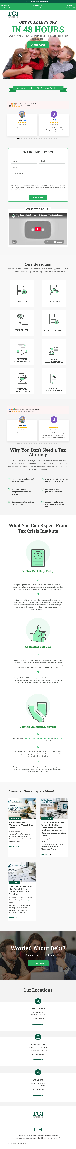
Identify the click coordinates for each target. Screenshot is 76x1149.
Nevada (51, 727)
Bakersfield (27, 738)
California (37, 727)
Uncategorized (15, 831)
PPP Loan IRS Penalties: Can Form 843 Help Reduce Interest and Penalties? (20, 890)
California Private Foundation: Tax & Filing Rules (21, 825)
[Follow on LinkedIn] (40, 1129)
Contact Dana (38, 963)
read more (13, 846)
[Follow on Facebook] (36, 1129)
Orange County (46, 738)
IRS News (22, 897)
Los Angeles (36, 738)
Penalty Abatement (21, 900)
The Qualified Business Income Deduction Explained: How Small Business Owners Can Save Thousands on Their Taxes (53, 829)
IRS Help (13, 897)
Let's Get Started (38, 45)
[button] (18, 138)
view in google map (38, 1024)
